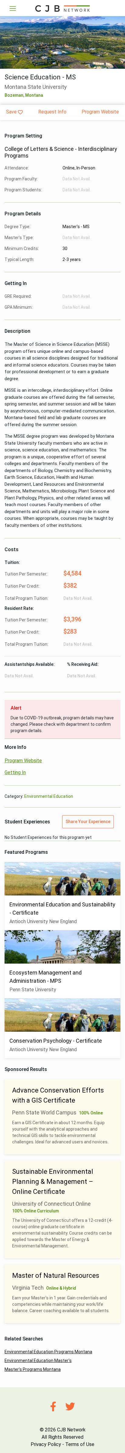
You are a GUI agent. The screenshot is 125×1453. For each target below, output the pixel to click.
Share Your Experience (88, 821)
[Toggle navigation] (13, 8)
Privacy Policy (46, 1444)
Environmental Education (48, 796)
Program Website (100, 112)
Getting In (15, 772)
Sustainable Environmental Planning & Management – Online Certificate (52, 1181)
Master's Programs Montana (33, 1369)
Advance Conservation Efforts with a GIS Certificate (58, 1095)
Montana (34, 95)
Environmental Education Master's (38, 1360)
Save (11, 112)
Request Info (52, 112)
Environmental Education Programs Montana (48, 1351)
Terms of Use (79, 1444)
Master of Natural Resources (55, 1275)
